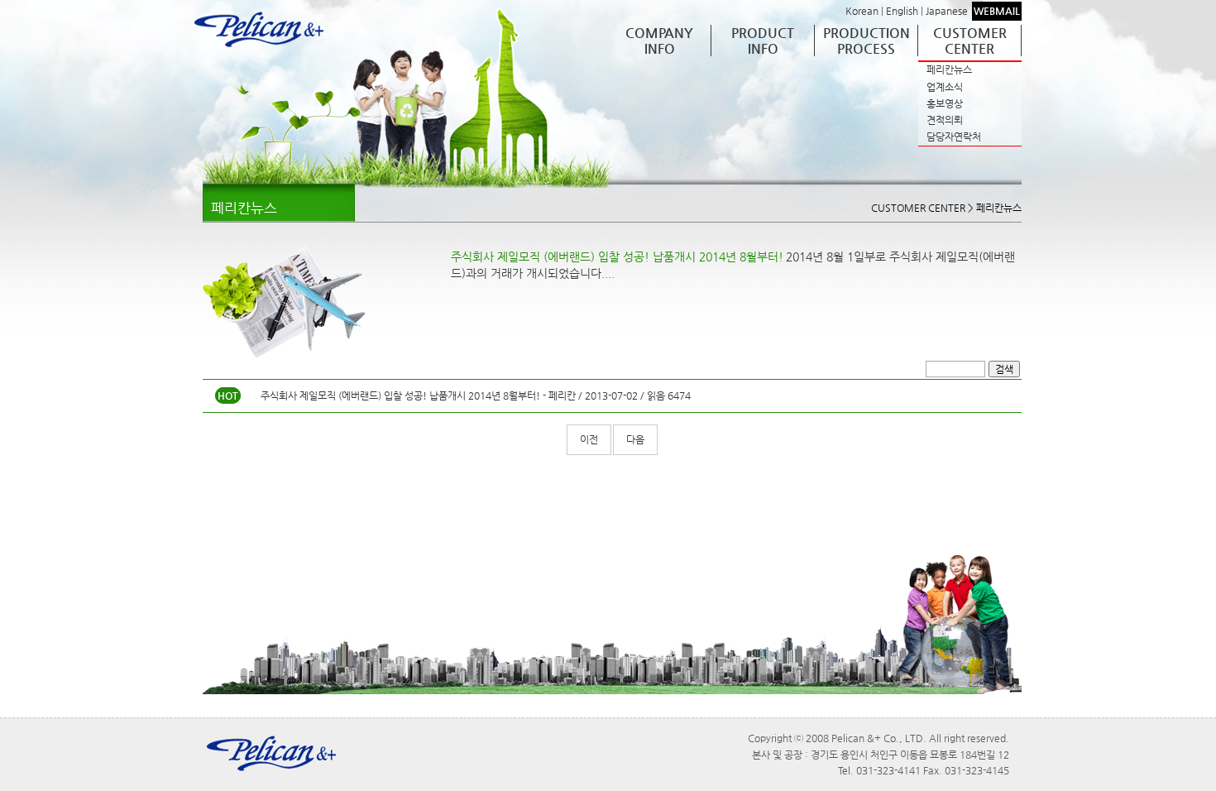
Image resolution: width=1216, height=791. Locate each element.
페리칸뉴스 (949, 69)
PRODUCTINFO (762, 40)
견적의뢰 (944, 120)
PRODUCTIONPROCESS (866, 40)
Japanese (947, 11)
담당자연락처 (953, 136)
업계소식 (944, 87)
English (902, 11)
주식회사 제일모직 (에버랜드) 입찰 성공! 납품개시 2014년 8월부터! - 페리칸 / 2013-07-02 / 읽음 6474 (476, 395)
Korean (861, 11)
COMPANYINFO (659, 40)
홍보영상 (944, 103)
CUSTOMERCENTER (970, 40)
